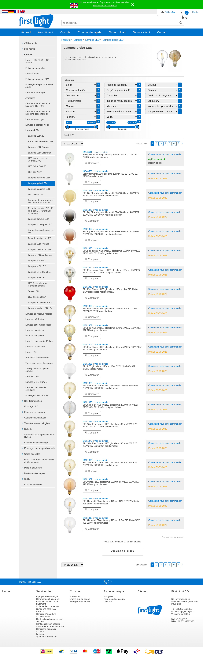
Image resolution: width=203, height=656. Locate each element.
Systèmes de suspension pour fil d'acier (39, 435)
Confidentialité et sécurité (48, 624)
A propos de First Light (47, 596)
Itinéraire (40, 634)
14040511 (87, 152)
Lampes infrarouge (34, 119)
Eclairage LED (31, 406)
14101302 (87, 344)
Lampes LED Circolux (38, 147)
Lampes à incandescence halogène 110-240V (37, 104)
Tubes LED (33, 291)
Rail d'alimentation (33, 401)
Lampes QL (31, 352)
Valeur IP (108, 601)
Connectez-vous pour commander (165, 154)
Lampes (28, 54)
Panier (195, 12)
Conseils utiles (43, 616)
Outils (27, 479)
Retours (40, 611)
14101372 (87, 441)
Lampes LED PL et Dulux (40, 249)
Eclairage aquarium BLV (37, 79)
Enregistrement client (80, 601)
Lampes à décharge (35, 92)
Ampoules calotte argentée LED (41, 231)
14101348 (87, 210)
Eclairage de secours (34, 412)
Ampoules (30, 98)
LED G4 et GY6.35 (37, 166)
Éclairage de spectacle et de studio (39, 85)
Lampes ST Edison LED (40, 272)
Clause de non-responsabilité (50, 626)
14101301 (87, 325)
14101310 (87, 287)
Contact (162, 32)
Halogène (108, 596)
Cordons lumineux (33, 484)
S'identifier (170, 12)
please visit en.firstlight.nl (104, 5)
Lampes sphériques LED (40, 224)
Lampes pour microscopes (38, 325)
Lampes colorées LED (39, 178)
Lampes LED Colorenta (39, 153)
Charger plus (122, 551)
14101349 (87, 190)
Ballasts (28, 429)
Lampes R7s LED (36, 260)
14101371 (87, 421)
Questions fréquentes (46, 636)
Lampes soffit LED (37, 266)
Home (6, 591)
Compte (65, 32)
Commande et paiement (47, 599)
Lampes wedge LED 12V (40, 308)
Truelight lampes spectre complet (37, 369)
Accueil (26, 32)
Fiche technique (114, 591)
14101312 (87, 518)
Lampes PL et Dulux (35, 346)
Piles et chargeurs (33, 468)
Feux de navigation (34, 335)
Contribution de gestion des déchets (49, 620)
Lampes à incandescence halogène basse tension (37, 112)
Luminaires (29, 49)
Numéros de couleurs (114, 599)
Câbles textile (30, 43)
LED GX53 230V (36, 194)
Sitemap (143, 591)
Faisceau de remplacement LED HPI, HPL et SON (41, 201)
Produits (66, 39)
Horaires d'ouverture (46, 614)
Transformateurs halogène (37, 423)
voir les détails (101, 152)
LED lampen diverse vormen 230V (38, 159)
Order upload (117, 32)
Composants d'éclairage (36, 442)
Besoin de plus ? (156, 163)
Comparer (93, 163)
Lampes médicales (34, 319)
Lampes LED (32, 130)
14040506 (87, 171)
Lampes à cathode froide (37, 125)
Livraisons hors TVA (46, 609)
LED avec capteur (37, 297)
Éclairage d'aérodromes (36, 395)
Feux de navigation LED (39, 238)
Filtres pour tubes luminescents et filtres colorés (39, 460)
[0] (105, 582)
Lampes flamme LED (38, 219)
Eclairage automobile (35, 68)
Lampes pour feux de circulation (35, 388)
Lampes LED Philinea (38, 244)
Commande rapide (90, 32)
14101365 (87, 364)
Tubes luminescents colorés (39, 363)
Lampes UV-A (32, 376)
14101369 (87, 383)
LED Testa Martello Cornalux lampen (37, 284)
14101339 (87, 248)
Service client (141, 32)
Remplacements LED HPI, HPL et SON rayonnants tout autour (41, 211)
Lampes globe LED (37, 183)
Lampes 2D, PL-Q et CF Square (37, 61)
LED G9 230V (35, 172)
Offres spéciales (32, 454)
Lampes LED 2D (36, 136)
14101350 (87, 229)
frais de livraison (177, 537)
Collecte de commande (47, 606)
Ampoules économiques (37, 357)
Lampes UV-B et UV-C (36, 382)
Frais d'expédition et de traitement (47, 602)
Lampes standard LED (39, 189)
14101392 (87, 479)
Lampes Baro (31, 73)
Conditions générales (46, 629)
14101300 (87, 306)
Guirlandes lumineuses (35, 418)
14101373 (87, 460)
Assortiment (45, 32)
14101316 (87, 498)
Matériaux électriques (34, 473)
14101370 (87, 402)
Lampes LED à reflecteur (40, 255)
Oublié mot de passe (80, 599)
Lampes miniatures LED (40, 302)
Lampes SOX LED (37, 277)
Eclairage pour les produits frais (39, 448)
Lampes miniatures (34, 330)
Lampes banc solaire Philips (39, 341)
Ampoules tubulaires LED (40, 141)
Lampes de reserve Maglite (38, 314)
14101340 (87, 267)
